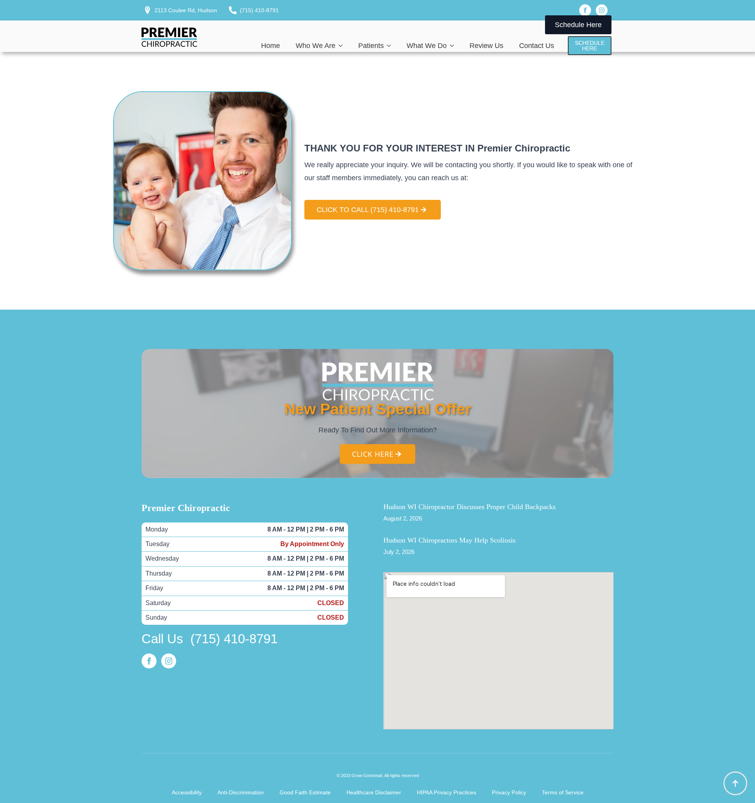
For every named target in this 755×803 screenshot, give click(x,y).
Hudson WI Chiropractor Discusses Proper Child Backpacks (469, 507)
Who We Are (315, 46)
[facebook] (585, 10)
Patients (371, 46)
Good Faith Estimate (305, 792)
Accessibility (187, 792)
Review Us (486, 46)
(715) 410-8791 (234, 638)
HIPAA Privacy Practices (446, 792)
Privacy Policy (509, 792)
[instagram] (602, 10)
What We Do (427, 46)
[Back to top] (735, 783)
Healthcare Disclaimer (373, 792)
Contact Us (536, 46)
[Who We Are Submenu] (342, 45)
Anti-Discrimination (240, 792)
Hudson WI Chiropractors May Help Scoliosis (449, 540)
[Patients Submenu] (391, 45)
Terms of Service (563, 792)
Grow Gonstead (367, 775)
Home (270, 46)
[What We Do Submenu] (454, 45)
